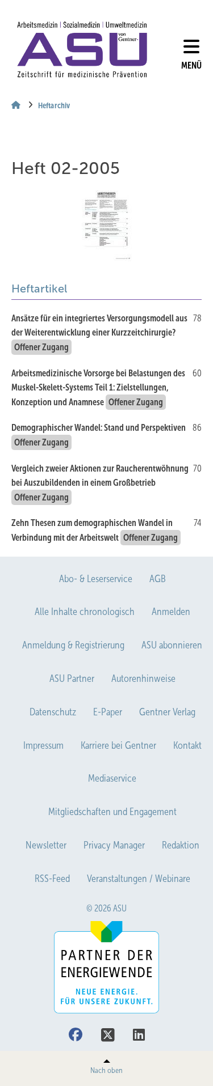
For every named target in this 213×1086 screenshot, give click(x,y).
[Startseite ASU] (82, 49)
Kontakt (187, 745)
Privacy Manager (114, 845)
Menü (191, 65)
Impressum (43, 745)
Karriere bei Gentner (118, 745)
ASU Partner (71, 678)
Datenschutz (53, 712)
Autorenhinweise (143, 678)
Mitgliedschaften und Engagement (112, 811)
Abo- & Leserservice (95, 578)
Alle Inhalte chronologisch (85, 611)
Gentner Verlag (167, 712)
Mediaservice (112, 778)
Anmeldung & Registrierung (73, 645)
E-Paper (107, 712)
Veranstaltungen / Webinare (138, 878)
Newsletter (46, 845)
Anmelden (171, 611)
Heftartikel (39, 288)
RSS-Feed (52, 878)
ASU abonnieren (171, 645)
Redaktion (180, 845)
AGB (157, 578)
